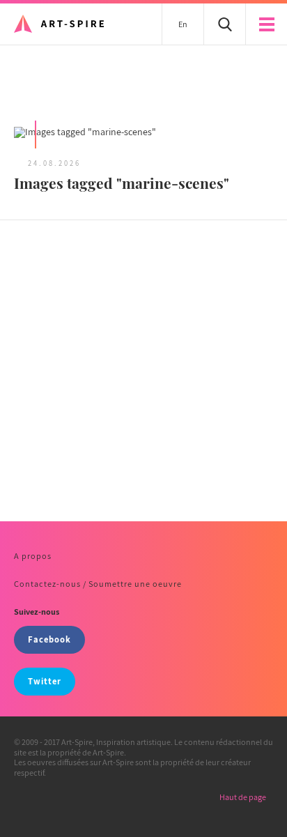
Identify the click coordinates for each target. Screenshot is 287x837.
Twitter (44, 681)
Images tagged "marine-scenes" (121, 182)
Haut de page (242, 797)
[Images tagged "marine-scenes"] (143, 133)
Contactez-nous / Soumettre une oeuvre (98, 583)
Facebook (49, 639)
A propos (33, 556)
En (182, 24)
